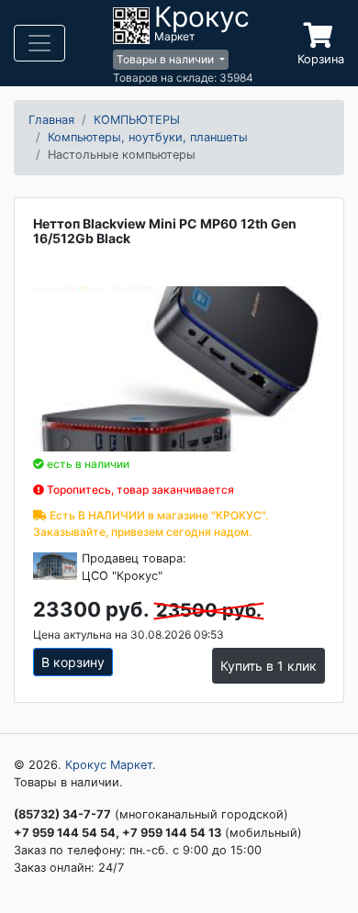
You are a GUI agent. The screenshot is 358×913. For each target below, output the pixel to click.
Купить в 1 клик (268, 666)
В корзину (73, 662)
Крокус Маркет (108, 765)
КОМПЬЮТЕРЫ (137, 120)
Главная (51, 120)
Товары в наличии (167, 59)
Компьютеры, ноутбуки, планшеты (148, 137)
